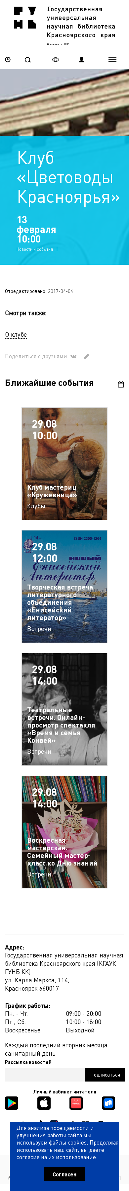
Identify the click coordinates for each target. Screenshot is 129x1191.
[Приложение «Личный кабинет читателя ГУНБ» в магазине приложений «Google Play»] (11, 1102)
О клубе (16, 334)
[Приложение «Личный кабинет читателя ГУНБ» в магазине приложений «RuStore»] (108, 1102)
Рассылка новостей (28, 1062)
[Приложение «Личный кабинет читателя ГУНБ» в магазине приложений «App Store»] (44, 1102)
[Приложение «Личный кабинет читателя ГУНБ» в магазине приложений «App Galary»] (76, 1102)
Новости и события (35, 249)
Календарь (118, 384)
